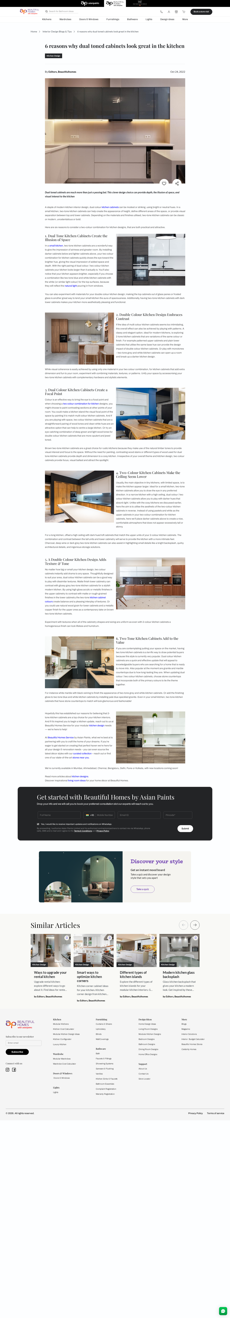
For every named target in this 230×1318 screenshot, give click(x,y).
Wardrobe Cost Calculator (64, 1064)
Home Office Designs (148, 1054)
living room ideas (77, 780)
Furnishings (112, 19)
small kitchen (56, 245)
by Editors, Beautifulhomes (48, 996)
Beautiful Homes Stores (192, 1044)
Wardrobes (65, 19)
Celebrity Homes (189, 1049)
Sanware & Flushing (104, 1069)
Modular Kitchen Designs (150, 1034)
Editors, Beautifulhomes (62, 71)
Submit (185, 828)
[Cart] (184, 12)
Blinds (99, 1034)
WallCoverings (102, 1039)
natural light (71, 286)
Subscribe (17, 1052)
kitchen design (96, 725)
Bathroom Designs (147, 1044)
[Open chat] (223, 1311)
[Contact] (161, 12)
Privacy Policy (102, 831)
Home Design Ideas (147, 1024)
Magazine (186, 1029)
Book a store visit (201, 12)
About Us (143, 1069)
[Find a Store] (176, 12)
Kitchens (46, 19)
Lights (149, 19)
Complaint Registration (106, 1089)
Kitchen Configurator (62, 1039)
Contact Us (144, 1074)
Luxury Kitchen (59, 1044)
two (65, 403)
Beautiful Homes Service (61, 737)
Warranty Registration (105, 1094)
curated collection (82, 753)
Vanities (99, 1074)
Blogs (184, 1024)
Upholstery (101, 1029)
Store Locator (144, 1079)
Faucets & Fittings (103, 1059)
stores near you (81, 757)
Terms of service (215, 1113)
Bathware (132, 19)
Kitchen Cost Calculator (63, 1029)
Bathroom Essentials (105, 1084)
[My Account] (169, 12)
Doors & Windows (88, 19)
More (185, 19)
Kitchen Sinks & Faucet (106, 1079)
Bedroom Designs (147, 1039)
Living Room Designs (148, 1029)
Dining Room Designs (148, 1049)
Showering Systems (104, 1064)
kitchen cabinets (110, 207)
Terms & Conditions (83, 831)
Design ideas (167, 19)
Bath (98, 1054)
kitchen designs (80, 776)
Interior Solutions (189, 1034)
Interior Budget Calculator (193, 1039)
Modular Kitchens (61, 1024)
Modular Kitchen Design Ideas (66, 1034)
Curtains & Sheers (104, 1024)
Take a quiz (142, 889)
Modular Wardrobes (62, 1059)
